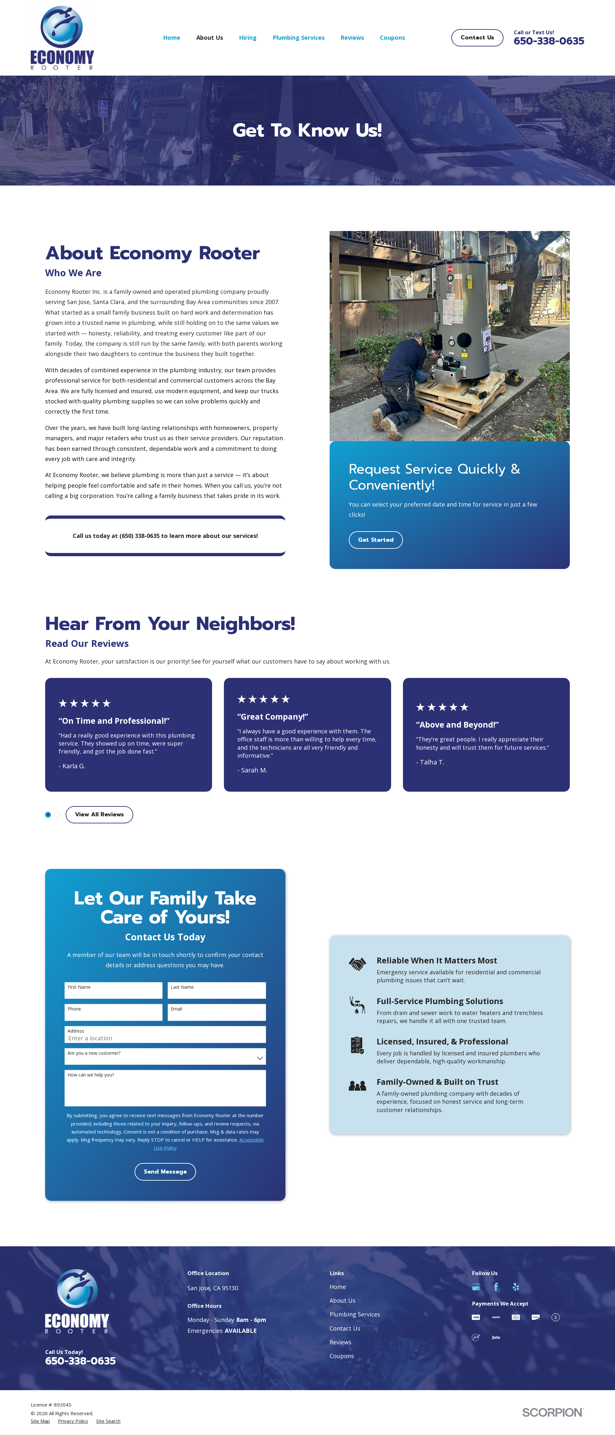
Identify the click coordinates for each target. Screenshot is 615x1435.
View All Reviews (99, 814)
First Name (79, 987)
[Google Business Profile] (476, 1287)
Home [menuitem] (171, 37)
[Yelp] (516, 1287)
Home (338, 1287)
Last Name (182, 987)
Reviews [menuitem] (352, 37)
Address (76, 1031)
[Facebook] (496, 1287)
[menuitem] (40, 1421)
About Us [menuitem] (209, 37)
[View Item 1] (48, 815)
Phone (74, 1009)
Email (176, 1009)
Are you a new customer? (94, 1053)
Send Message (165, 1171)
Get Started (376, 539)
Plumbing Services (355, 1314)
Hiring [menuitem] (248, 37)
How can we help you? (91, 1075)
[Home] (62, 38)
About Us (343, 1300)
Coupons (342, 1356)
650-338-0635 (549, 41)
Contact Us (477, 37)
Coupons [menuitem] (392, 37)
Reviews (340, 1342)
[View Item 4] (57, 815)
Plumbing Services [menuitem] (298, 37)
